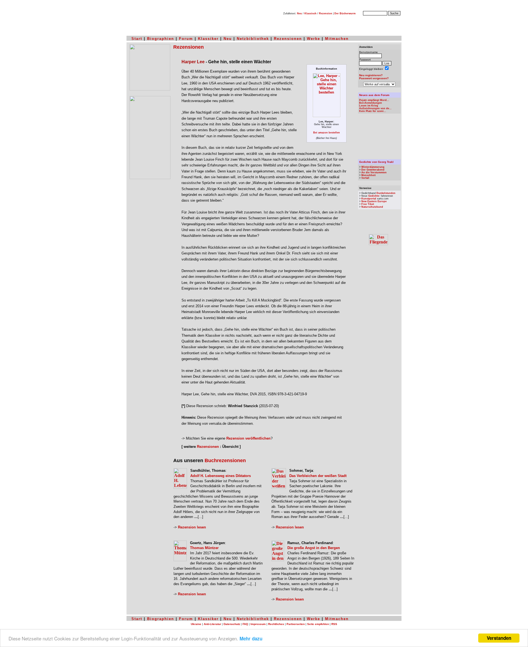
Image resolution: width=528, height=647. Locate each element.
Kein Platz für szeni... (372, 111)
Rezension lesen (192, 527)
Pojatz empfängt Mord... (374, 100)
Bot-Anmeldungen (370, 103)
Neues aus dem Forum (374, 95)
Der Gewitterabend (372, 169)
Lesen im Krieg (368, 105)
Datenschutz (232, 624)
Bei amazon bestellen (326, 132)
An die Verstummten (374, 172)
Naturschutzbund (372, 206)
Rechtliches (276, 624)
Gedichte (373, 195)
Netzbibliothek (253, 39)
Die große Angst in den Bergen (313, 548)
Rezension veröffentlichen (248, 438)
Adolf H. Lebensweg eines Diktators (220, 476)
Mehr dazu (251, 638)
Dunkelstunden (385, 193)
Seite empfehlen (318, 624)
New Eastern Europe (374, 201)
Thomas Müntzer (204, 548)
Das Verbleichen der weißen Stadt (317, 476)
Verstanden (499, 638)
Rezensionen (288, 39)
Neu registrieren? (371, 75)
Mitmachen (337, 39)
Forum (186, 39)
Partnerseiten (296, 624)
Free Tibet (367, 204)
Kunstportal (368, 198)
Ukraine (196, 624)
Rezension (325, 13)
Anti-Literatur (212, 624)
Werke (313, 39)
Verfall (365, 178)
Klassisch (310, 13)
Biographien (160, 39)
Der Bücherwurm (345, 13)
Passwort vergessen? (374, 78)
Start (136, 39)
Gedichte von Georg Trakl (376, 161)
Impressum (258, 624)
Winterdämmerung (372, 167)
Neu (299, 13)
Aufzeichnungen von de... (375, 108)
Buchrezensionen (225, 460)
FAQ (245, 624)
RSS (334, 624)
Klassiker (208, 39)
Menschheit (368, 175)
